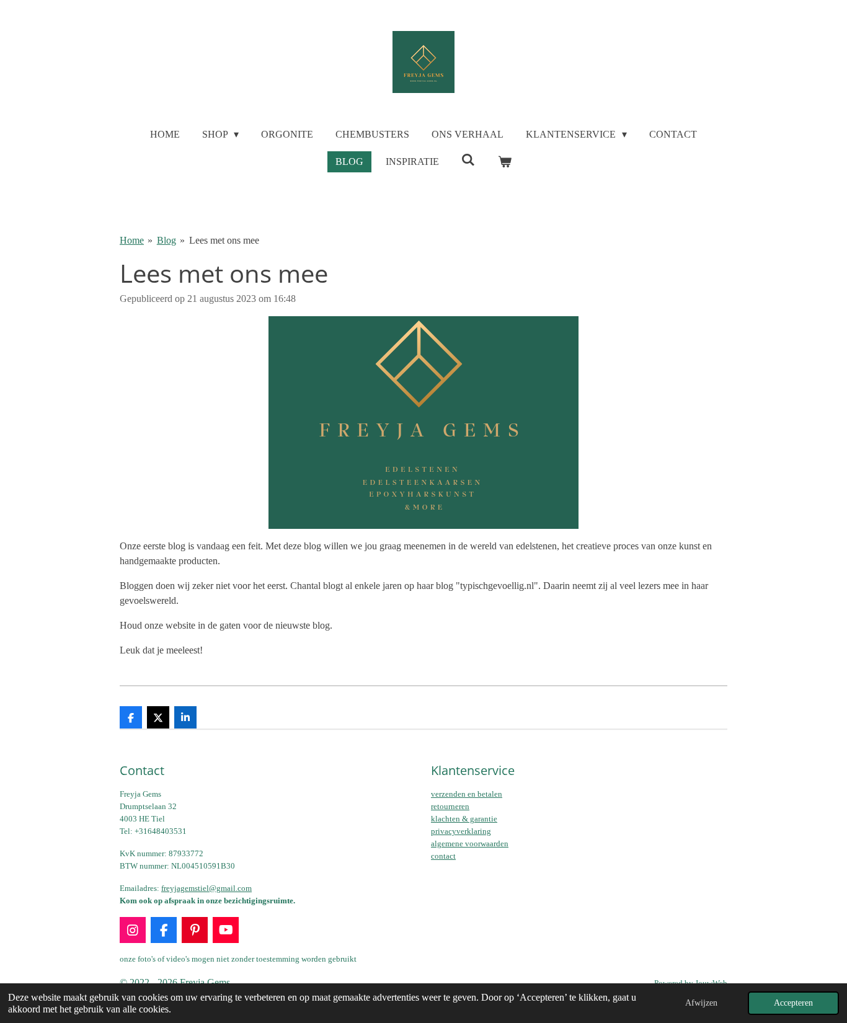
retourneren (450, 806)
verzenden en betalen (466, 794)
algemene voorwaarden (469, 843)
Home (132, 240)
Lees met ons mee (224, 240)
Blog (166, 240)
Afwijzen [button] (701, 1003)
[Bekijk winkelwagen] (505, 161)
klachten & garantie (464, 818)
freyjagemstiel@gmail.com (206, 888)
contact (443, 856)
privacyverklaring (461, 831)
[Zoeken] (468, 160)
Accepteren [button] (793, 1003)
